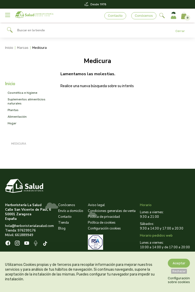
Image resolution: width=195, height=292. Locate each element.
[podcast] (36, 244)
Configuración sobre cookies (179, 280)
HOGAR (12, 123)
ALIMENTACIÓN (17, 116)
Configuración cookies (104, 228)
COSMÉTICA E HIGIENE (22, 93)
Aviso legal (96, 205)
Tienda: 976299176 (20, 230)
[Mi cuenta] (173, 15)
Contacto (115, 16)
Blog (62, 228)
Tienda (63, 222)
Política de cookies (102, 222)
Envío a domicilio (70, 211)
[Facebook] (8, 244)
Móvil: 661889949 (19, 235)
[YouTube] (26, 244)
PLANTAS (13, 110)
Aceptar (179, 263)
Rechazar (179, 271)
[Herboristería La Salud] (34, 15)
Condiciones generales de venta (112, 211)
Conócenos (144, 16)
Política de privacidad (104, 216)
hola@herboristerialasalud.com (29, 226)
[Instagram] (17, 244)
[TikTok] (46, 244)
